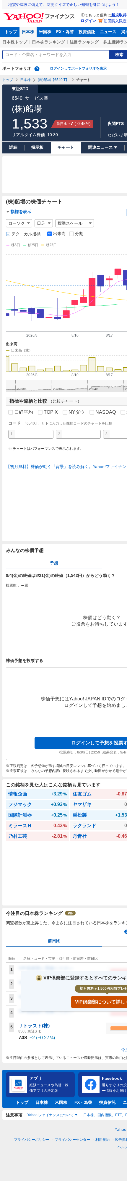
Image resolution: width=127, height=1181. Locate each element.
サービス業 (36, 98)
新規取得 (119, 15)
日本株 (28, 31)
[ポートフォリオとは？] (37, 68)
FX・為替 (65, 31)
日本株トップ (14, 42)
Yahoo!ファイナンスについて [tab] (50, 1115)
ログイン (88, 20)
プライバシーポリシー (31, 1140)
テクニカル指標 (26, 234)
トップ (11, 31)
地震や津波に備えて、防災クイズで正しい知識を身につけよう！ (64, 4)
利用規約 (102, 1140)
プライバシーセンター (72, 1140)
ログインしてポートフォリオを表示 (78, 68)
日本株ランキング (48, 42)
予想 (54, 563)
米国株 (45, 31)
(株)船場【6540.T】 (53, 80)
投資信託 (87, 31)
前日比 (54, 940)
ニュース (108, 31)
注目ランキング (84, 42)
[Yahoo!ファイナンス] (40, 14)
